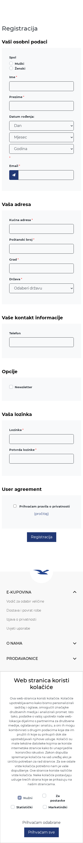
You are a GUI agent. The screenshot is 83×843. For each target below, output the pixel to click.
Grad (13, 259)
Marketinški (57, 807)
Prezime (15, 97)
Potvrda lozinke (22, 450)
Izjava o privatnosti (21, 619)
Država (14, 279)
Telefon (15, 333)
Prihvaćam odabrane (41, 822)
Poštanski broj (21, 239)
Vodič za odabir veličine (25, 601)
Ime (12, 77)
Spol (12, 57)
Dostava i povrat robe (23, 610)
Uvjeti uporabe (18, 628)
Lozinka (15, 430)
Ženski (20, 68)
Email (13, 166)
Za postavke (57, 798)
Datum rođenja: (21, 116)
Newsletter (23, 387)
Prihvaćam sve (41, 832)
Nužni (28, 798)
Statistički (24, 807)
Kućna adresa (20, 220)
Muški (19, 63)
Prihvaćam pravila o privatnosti (44, 506)
